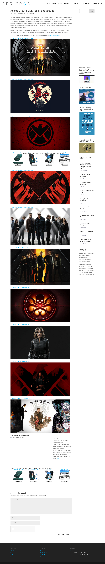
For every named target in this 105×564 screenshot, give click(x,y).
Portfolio (86, 4)
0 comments (31, 13)
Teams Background (22, 13)
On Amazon (18, 164)
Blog (60, 4)
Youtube (42, 556)
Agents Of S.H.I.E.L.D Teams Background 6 (23, 247)
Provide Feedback (44, 552)
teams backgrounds (54, 35)
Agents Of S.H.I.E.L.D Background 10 (22, 398)
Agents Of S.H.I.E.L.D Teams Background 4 (23, 170)
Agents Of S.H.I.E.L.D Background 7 (21, 287)
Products (76, 4)
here (57, 458)
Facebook (42, 554)
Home (48, 4)
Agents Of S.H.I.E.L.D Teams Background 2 (23, 79)
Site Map (72, 551)
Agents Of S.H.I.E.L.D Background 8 (21, 324)
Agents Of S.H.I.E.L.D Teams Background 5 (23, 207)
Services (66, 4)
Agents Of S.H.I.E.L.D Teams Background (22, 38)
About (54, 4)
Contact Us (95, 4)
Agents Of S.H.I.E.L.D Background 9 (21, 361)
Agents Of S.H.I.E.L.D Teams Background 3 (23, 116)
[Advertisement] (86, 39)
